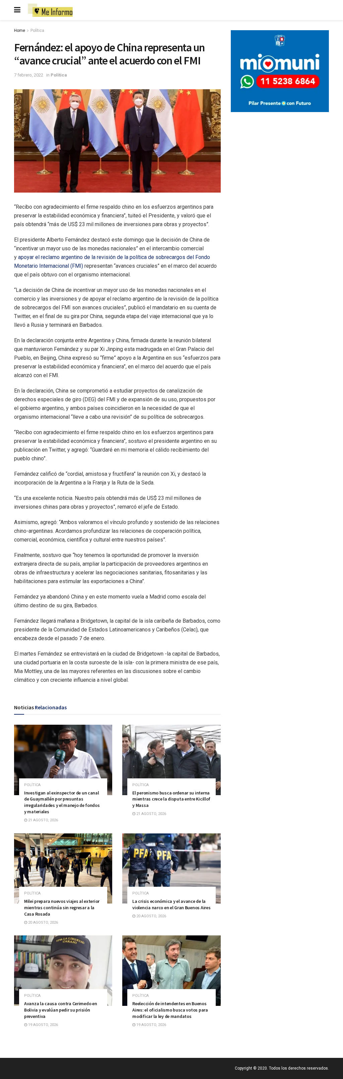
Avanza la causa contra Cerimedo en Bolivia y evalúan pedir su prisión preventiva (60, 1009)
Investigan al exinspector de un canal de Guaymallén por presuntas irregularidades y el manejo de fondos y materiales (62, 802)
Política (37, 30)
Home (19, 30)
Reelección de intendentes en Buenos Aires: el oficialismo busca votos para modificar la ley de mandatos (170, 1009)
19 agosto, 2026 (42, 1025)
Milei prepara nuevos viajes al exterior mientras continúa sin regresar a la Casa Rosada (61, 907)
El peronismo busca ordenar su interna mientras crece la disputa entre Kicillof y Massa (171, 799)
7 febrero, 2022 (28, 75)
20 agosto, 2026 (42, 922)
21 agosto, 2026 (42, 820)
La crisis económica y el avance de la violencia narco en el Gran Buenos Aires (171, 904)
